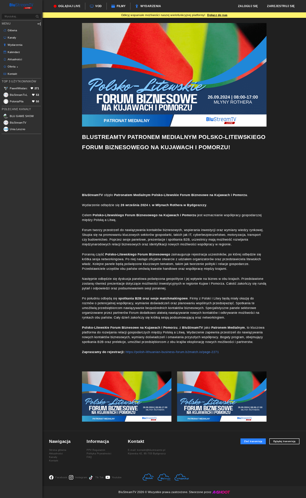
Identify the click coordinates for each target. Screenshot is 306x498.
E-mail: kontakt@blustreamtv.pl (146, 450)
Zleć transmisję (253, 441)
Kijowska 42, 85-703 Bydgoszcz (147, 453)
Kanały (53, 457)
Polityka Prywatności (99, 453)
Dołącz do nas (217, 15)
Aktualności (56, 453)
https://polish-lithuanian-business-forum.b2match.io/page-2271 (172, 352)
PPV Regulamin (96, 450)
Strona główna (57, 450)
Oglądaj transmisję (284, 441)
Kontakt (53, 460)
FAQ (89, 457)
